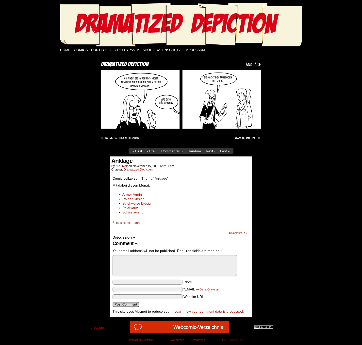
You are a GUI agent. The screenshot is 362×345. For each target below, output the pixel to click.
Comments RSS (238, 232)
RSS (223, 339)
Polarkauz (130, 208)
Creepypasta (127, 50)
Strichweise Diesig (136, 203)
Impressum (194, 50)
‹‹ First (137, 151)
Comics (81, 50)
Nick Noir (121, 166)
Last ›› (225, 151)
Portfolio (101, 50)
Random (194, 151)
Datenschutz (168, 50)
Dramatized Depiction (138, 169)
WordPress (177, 339)
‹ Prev (151, 151)
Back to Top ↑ (237, 339)
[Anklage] (181, 144)
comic (127, 223)
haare (137, 223)
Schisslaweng (133, 212)
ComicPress (197, 339)
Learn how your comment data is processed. (209, 311)
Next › (210, 151)
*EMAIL (201, 289)
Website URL (193, 297)
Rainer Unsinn (133, 199)
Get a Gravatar (209, 289)
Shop (147, 50)
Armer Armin (132, 194)
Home (65, 50)
